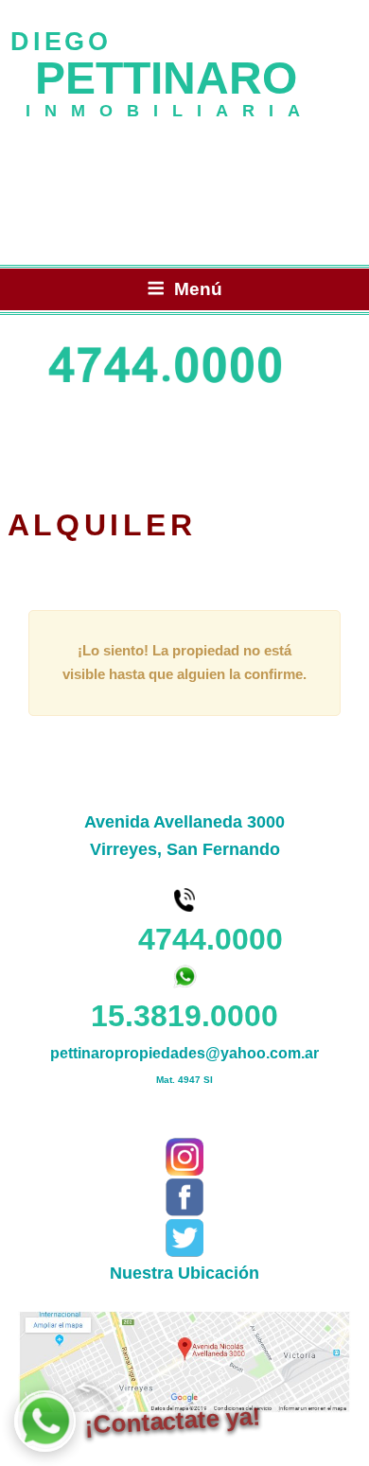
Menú (198, 289)
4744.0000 (185, 939)
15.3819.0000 (184, 1016)
